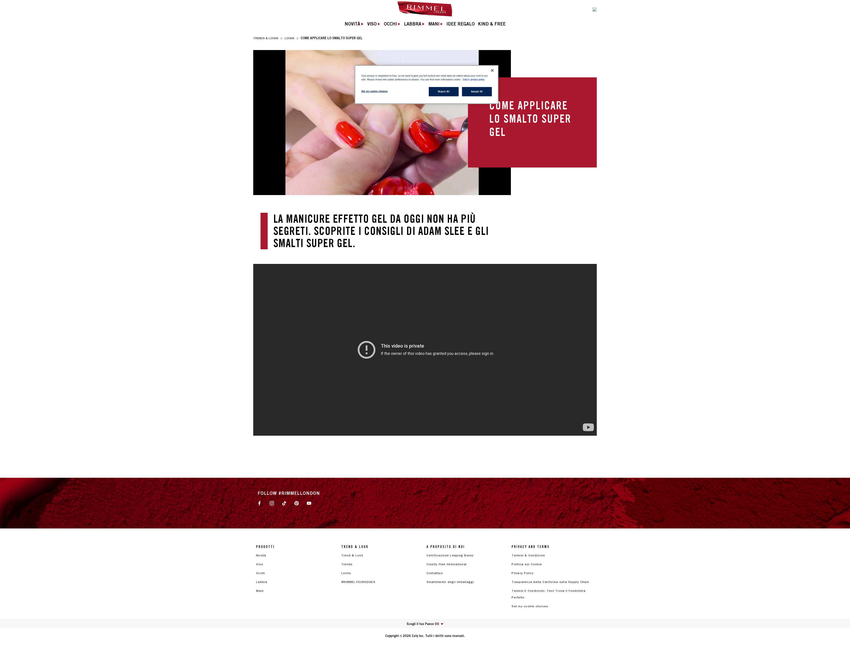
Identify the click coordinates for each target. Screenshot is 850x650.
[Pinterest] (296, 503)
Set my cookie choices (530, 606)
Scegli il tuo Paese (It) (423, 624)
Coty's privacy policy (474, 79)
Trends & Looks (265, 38)
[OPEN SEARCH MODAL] (594, 9)
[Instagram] (272, 503)
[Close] (492, 70)
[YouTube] (309, 503)
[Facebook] (259, 503)
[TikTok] (284, 503)
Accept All (477, 91)
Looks (289, 38)
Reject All (444, 91)
